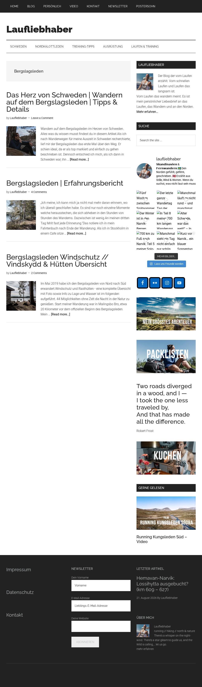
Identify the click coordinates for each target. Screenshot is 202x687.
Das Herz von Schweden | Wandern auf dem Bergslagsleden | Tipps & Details (64, 102)
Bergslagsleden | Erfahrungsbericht (64, 183)
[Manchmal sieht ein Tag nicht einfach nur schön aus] (166, 240)
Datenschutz (20, 592)
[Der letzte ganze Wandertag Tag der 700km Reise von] (166, 200)
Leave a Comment (42, 118)
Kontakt (14, 615)
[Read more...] (79, 159)
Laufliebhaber (39, 29)
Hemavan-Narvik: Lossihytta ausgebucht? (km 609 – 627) (162, 583)
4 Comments (39, 191)
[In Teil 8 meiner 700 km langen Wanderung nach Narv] (166, 220)
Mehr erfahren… (147, 112)
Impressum (18, 569)
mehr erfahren (145, 649)
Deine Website (80, 618)
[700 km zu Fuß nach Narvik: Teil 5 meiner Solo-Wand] (146, 240)
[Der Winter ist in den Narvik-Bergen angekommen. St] (146, 220)
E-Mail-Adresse (80, 598)
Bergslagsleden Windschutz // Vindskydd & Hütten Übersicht (57, 260)
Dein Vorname (80, 577)
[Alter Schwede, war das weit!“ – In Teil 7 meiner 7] (186, 220)
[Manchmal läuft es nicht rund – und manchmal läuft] (186, 200)
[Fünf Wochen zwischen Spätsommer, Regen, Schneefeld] (146, 200)
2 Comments (39, 273)
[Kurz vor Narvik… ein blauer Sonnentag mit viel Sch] (186, 240)
